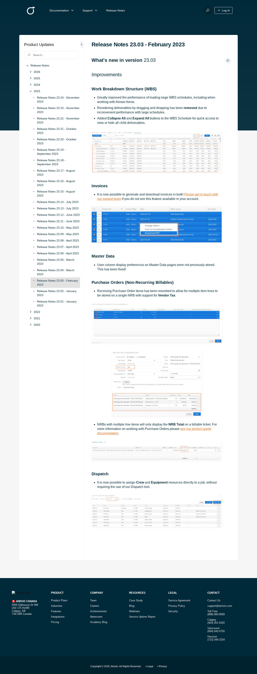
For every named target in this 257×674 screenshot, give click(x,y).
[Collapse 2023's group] (30, 91)
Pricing (55, 622)
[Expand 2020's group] (30, 325)
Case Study (136, 600)
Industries (56, 605)
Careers (94, 605)
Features (56, 611)
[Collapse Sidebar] (81, 297)
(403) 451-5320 (216, 622)
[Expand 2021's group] (30, 318)
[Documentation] (72, 10)
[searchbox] (51, 55)
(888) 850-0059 (216, 614)
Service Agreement (179, 600)
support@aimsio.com (219, 605)
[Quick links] (31, 10)
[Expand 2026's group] (30, 72)
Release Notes (115, 10)
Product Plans (59, 600)
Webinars (134, 611)
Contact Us (213, 600)
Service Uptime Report (142, 616)
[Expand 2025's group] (30, 78)
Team (93, 600)
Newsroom (96, 616)
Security (173, 611)
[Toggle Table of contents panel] (228, 60)
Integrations (58, 616)
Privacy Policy (176, 605)
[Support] (96, 10)
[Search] (208, 10)
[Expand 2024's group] (30, 84)
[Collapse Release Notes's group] (27, 65)
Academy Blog (98, 622)
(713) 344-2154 (216, 639)
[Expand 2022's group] (30, 312)
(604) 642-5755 (216, 631)
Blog (131, 605)
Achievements (98, 611)
